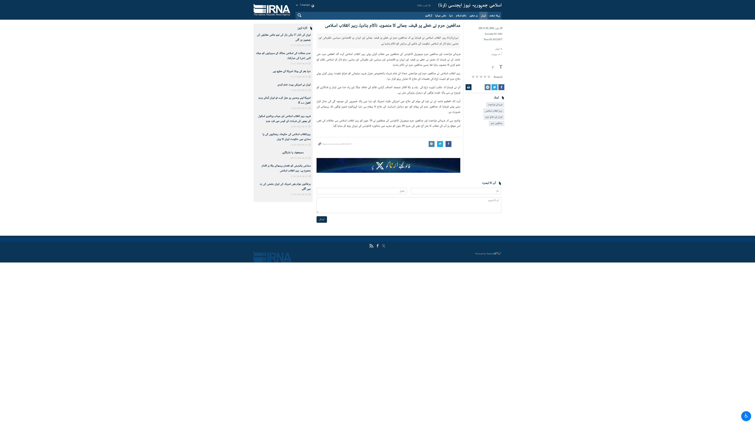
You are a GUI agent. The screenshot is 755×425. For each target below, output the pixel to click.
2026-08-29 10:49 (299, 145)
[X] (383, 341)
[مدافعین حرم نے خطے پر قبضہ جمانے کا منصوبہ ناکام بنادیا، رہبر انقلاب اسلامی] (388, 80)
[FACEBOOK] (377, 341)
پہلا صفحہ (494, 15)
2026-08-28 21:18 (299, 195)
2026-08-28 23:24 (299, 176)
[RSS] (371, 341)
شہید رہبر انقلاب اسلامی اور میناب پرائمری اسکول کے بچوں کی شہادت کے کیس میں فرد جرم (284, 119)
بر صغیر (474, 15)
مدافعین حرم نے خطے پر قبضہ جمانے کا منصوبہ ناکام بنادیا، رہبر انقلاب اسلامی (392, 26)
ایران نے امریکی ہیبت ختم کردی (294, 84)
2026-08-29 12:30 (299, 127)
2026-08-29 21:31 (299, 64)
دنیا (451, 15)
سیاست (494, 54)
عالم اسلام (461, 15)
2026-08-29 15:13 (299, 77)
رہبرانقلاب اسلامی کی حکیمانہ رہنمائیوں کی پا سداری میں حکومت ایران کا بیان (286, 137)
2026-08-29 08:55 (299, 158)
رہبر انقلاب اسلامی (493, 111)
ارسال (321, 314)
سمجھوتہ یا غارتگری (296, 152)
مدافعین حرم (496, 123)
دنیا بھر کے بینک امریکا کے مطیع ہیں (292, 71)
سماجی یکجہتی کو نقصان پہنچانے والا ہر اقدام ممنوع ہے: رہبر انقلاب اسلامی (286, 168)
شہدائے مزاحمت (495, 105)
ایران (483, 15)
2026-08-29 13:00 (299, 108)
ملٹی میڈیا (440, 15)
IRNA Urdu (469, 6)
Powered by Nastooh (484, 349)
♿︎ (746, 415)
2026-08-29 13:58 (299, 90)
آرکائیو (428, 15)
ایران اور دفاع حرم (493, 117)
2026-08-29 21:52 (299, 45)
